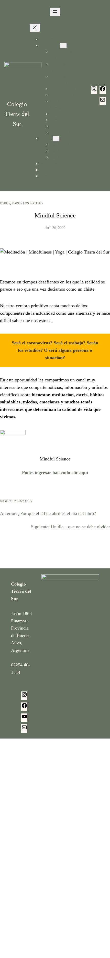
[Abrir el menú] (55, 12)
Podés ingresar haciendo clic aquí (55, 472)
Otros (5, 203)
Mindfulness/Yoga (16, 501)
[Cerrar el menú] (35, 28)
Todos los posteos (27, 203)
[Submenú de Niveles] (56, 138)
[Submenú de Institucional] (63, 45)
